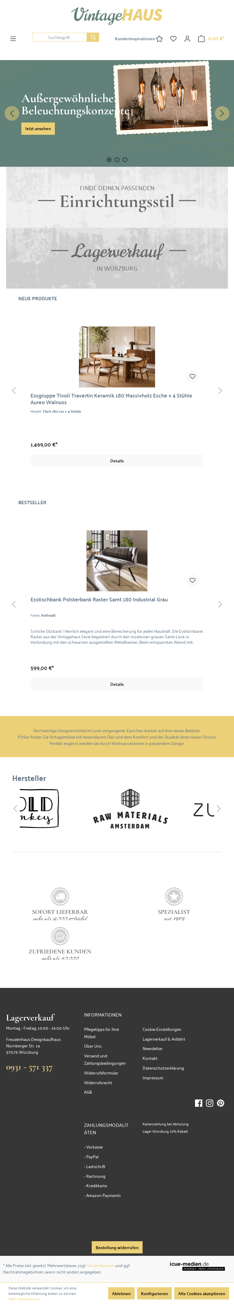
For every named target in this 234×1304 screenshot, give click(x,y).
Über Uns (92, 1045)
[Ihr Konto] (187, 38)
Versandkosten (100, 1265)
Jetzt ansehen (38, 128)
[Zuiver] (173, 808)
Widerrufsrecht (98, 1082)
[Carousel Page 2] (117, 159)
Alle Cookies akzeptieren (201, 1293)
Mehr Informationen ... (26, 1299)
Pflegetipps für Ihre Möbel (101, 1032)
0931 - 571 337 (29, 1066)
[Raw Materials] (68, 808)
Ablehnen (121, 1293)
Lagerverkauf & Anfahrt (164, 1038)
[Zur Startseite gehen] (117, 16)
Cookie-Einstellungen (162, 1029)
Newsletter (153, 1048)
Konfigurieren (154, 1293)
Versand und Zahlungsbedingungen (105, 1059)
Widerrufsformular (101, 1072)
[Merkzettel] (173, 38)
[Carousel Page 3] (124, 159)
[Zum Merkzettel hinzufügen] (27, 376)
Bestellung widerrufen (117, 1247)
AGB (88, 1092)
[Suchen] (93, 37)
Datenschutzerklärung (163, 1067)
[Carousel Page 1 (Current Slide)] (109, 159)
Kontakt (150, 1058)
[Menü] (13, 38)
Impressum (153, 1077)
